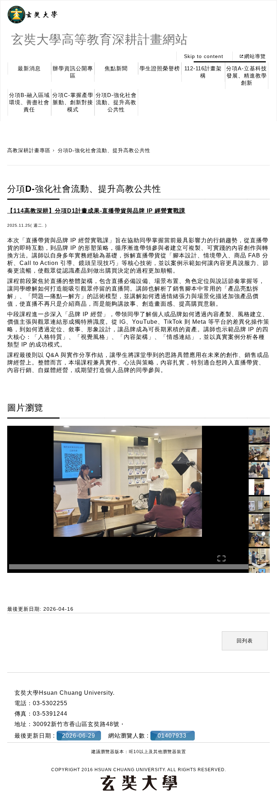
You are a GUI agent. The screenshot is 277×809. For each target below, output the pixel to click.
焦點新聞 (116, 68)
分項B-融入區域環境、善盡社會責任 (29, 102)
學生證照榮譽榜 (160, 68)
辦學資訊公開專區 (73, 72)
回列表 (245, 641)
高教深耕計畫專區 (28, 150)
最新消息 (29, 68)
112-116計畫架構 (203, 72)
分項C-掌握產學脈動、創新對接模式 (72, 102)
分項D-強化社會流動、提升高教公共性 (116, 102)
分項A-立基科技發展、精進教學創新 (246, 75)
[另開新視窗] (32, 15)
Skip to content (203, 56)
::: (164, 56)
